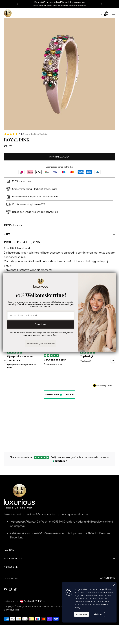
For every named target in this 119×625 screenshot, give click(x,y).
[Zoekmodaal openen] (100, 13)
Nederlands (9, 601)
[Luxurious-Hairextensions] (8, 13)
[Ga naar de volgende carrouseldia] (112, 432)
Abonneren (107, 578)
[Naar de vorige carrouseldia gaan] (105, 432)
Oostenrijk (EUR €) (33, 601)
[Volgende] (101, 4)
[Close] (114, 584)
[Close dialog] (112, 276)
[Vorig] (17, 4)
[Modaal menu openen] (113, 13)
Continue (40, 324)
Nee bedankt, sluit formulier (41, 343)
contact (50, 211)
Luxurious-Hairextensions (36, 606)
